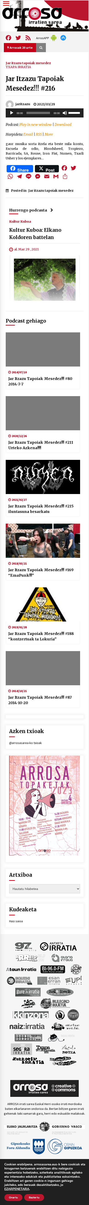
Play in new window (35, 124)
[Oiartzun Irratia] (65, 1026)
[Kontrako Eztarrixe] (59, 1014)
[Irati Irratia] (29, 1003)
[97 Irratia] (25, 946)
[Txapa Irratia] (45, 1049)
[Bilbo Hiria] (53, 969)
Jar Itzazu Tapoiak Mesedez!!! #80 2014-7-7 (40, 381)
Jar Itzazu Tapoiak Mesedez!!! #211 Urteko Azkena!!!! (40, 445)
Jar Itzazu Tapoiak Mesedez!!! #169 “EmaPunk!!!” (40, 573)
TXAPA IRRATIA (18, 67)
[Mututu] (65, 113)
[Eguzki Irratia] (19, 980)
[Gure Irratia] (28, 992)
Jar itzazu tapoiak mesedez (28, 63)
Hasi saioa (16, 921)
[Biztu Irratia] (76, 969)
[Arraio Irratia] (30, 957)
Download (63, 124)
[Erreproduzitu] (11, 113)
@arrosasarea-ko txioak (25, 743)
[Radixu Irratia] (61, 1037)
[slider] (74, 112)
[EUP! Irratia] (74, 980)
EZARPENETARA (16, 1189)
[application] (45, 112)
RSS (39, 134)
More (48, 134)
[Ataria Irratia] (62, 957)
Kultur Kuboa (20, 221)
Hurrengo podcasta (28, 210)
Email (28, 134)
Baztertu (34, 1197)
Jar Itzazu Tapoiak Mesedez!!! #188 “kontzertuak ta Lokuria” (41, 636)
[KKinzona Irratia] (31, 1014)
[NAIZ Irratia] (27, 1026)
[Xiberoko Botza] (68, 1049)
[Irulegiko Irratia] (55, 1003)
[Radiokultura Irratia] (28, 1037)
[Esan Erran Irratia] (48, 980)
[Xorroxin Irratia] (28, 1060)
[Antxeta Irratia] (58, 946)
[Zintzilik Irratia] (63, 1060)
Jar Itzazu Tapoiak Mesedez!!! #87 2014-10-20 (40, 700)
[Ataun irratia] (21, 969)
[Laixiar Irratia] (73, 1014)
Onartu (13, 1197)
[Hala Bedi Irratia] (60, 992)
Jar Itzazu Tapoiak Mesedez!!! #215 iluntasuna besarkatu (40, 509)
